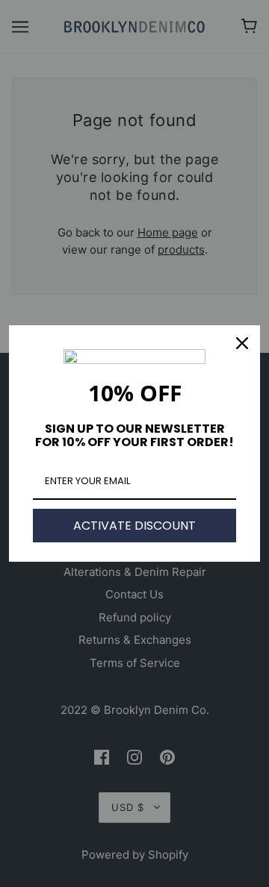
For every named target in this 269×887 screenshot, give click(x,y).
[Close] (242, 343)
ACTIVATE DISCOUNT (134, 525)
